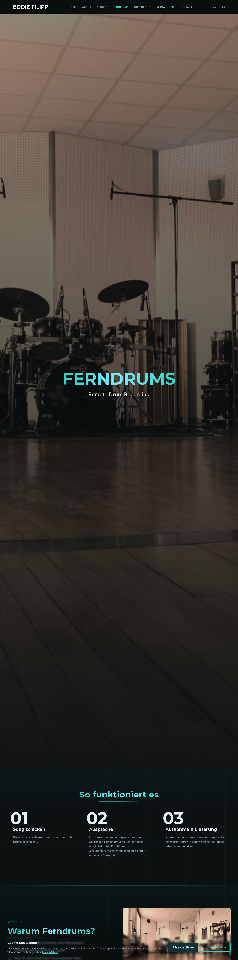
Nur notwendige (215, 947)
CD (172, 7)
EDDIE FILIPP (30, 7)
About (86, 7)
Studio (102, 7)
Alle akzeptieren (183, 947)
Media (160, 7)
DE (214, 7)
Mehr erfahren (50, 952)
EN (223, 7)
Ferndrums (120, 7)
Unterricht (142, 7)
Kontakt (186, 7)
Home (72, 7)
